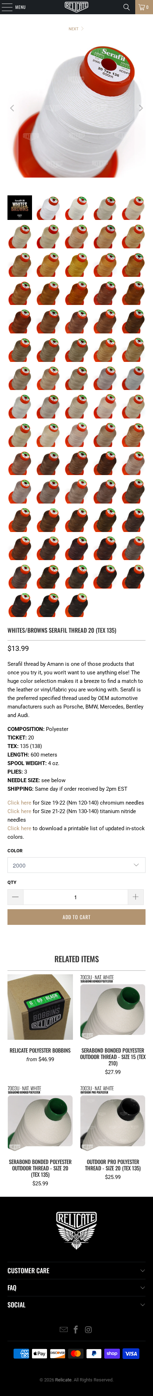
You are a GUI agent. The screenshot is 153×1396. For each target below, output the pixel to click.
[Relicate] (76, 7)
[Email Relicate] (63, 1330)
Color (14, 850)
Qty (11, 882)
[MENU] (3, 7)
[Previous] (13, 108)
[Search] (126, 7)
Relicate (63, 1379)
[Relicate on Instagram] (88, 1330)
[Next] (140, 108)
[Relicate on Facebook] (76, 1330)
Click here (19, 803)
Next (74, 29)
